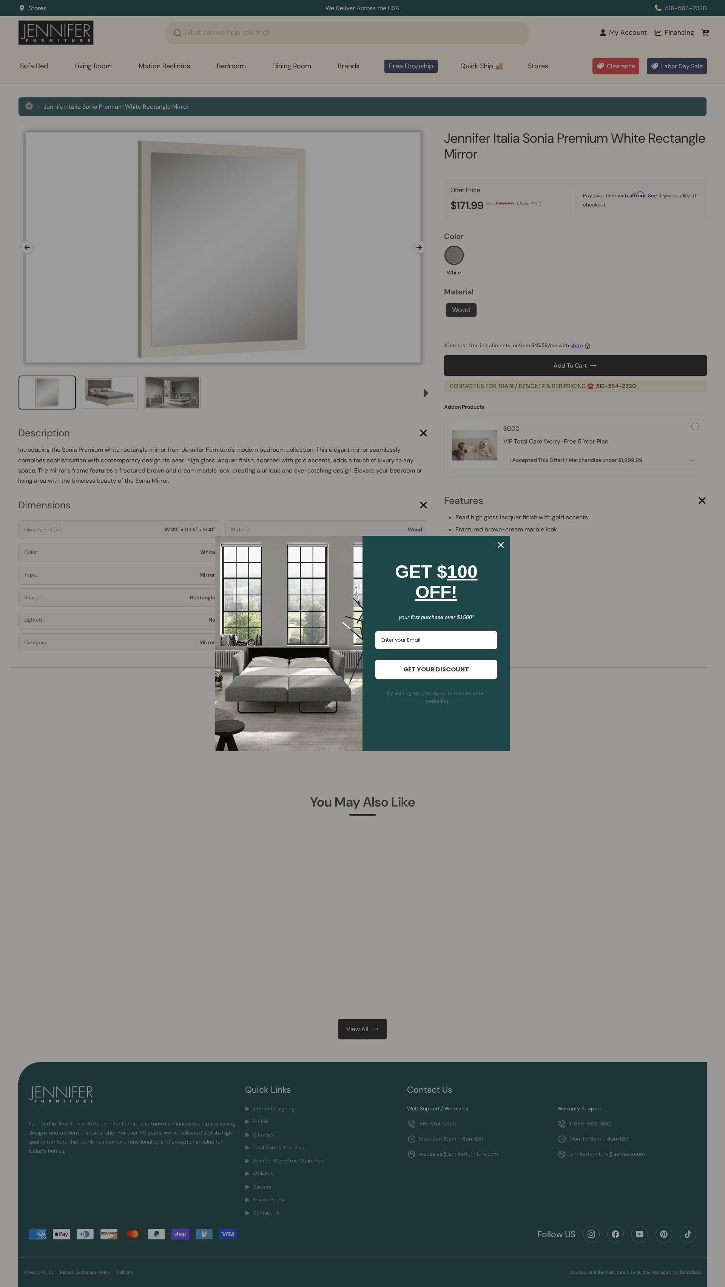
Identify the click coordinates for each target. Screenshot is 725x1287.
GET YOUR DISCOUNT (436, 669)
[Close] (501, 545)
